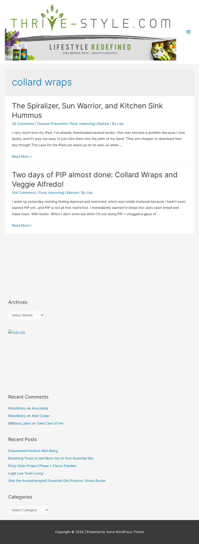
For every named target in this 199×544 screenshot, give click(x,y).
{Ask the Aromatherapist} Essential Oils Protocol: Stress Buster (57, 481)
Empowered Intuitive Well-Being (33, 451)
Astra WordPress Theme (125, 532)
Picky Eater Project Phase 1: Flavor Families (42, 466)
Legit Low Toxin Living (25, 473)
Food (73, 124)
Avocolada (40, 408)
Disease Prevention (52, 124)
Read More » (22, 156)
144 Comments (24, 193)
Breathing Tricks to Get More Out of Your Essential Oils (50, 458)
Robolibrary (17, 408)
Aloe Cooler (41, 416)
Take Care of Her (50, 423)
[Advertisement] (30, 269)
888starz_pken (19, 423)
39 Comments (23, 124)
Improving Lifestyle (94, 124)
